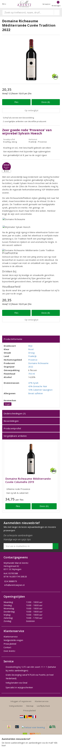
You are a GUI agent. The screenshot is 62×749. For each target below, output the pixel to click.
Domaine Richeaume (38, 363)
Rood (30, 349)
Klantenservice (11, 636)
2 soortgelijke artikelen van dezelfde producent (24, 121)
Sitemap (30, 706)
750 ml (31, 373)
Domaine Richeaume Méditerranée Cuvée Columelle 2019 (28, 480)
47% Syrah (33, 383)
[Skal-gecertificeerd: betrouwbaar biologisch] (24, 734)
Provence (32, 359)
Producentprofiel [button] (12, 428)
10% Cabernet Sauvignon (40, 389)
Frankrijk (32, 356)
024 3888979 (10, 581)
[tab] (31, 339)
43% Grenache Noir (37, 386)
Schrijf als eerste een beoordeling (18, 117)
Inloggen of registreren (21, 701)
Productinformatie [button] (13, 339)
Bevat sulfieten (35, 393)
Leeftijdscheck (43, 706)
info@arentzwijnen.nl (14, 585)
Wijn (30, 345)
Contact (7, 647)
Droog (31, 352)
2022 (30, 366)
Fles (16, 102)
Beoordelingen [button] (11, 420)
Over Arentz (9, 651)
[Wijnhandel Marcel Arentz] (24, 4)
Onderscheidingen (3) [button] (15, 413)
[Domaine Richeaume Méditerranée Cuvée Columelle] (31, 459)
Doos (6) (45, 102)
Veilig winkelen (16, 706)
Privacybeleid (10, 643)
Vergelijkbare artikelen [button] (15, 435)
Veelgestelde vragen (13, 640)
